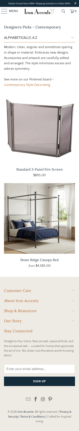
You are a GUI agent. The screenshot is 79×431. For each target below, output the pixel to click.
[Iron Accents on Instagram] (43, 399)
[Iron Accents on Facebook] (35, 399)
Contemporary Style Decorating (27, 85)
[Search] (63, 11)
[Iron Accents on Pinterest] (50, 399)
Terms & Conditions (32, 416)
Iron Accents (25, 412)
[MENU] (2, 11)
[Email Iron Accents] (28, 399)
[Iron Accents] (39, 11)
